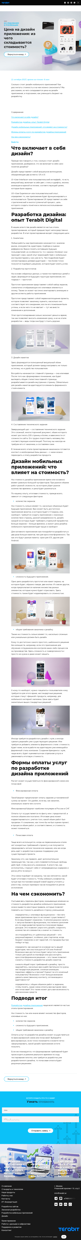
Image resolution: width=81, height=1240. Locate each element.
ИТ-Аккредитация (9, 1202)
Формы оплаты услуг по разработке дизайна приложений (38, 132)
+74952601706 (70, 1198)
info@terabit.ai (60, 1193)
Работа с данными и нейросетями (16, 1224)
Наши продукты (8, 1192)
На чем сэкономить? (21, 137)
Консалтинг (6, 1230)
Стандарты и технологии (12, 1189)
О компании (7, 1186)
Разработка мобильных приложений (17, 1213)
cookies (55, 1236)
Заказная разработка (11, 1210)
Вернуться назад (16, 1079)
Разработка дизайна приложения (27, 1005)
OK (64, 1237)
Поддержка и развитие (11, 1227)
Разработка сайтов (10, 1206)
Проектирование (9, 1221)
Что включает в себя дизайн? (24, 117)
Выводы (15, 142)
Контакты (6, 1199)
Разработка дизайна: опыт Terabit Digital (30, 122)
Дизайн (5, 1216)
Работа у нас (7, 1195)
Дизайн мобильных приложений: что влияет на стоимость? (39, 127)
